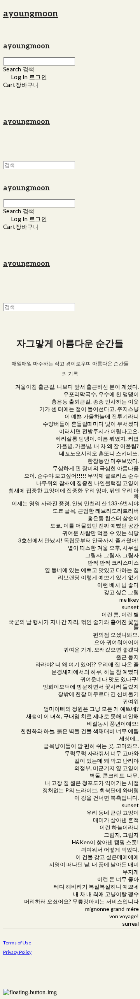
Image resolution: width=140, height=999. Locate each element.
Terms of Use (17, 943)
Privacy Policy (17, 952)
